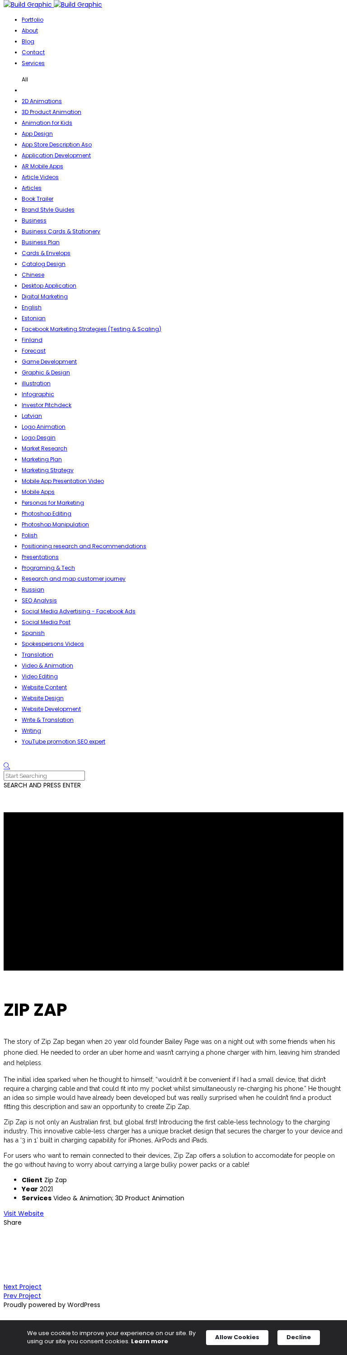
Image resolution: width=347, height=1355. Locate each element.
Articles (32, 188)
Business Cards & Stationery (61, 231)
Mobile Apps (38, 492)
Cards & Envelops (46, 253)
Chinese (33, 275)
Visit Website (24, 1213)
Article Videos (40, 177)
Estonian (34, 318)
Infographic (38, 394)
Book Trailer (37, 199)
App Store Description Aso (57, 144)
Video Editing (40, 676)
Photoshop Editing (46, 513)
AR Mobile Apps (42, 166)
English (32, 307)
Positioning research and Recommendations (84, 546)
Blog (28, 41)
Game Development (49, 361)
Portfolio (32, 20)
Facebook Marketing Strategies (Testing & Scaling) (91, 329)
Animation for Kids (47, 123)
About (30, 30)
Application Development (56, 155)
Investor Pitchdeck (46, 405)
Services (33, 63)
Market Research (44, 448)
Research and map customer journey (74, 579)
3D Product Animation (51, 112)
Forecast (34, 351)
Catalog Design (44, 264)
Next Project (23, 1286)
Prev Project (22, 1295)
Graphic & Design (46, 372)
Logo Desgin (39, 437)
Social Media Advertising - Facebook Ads (79, 611)
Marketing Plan (42, 459)
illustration (36, 383)
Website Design (43, 698)
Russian (33, 589)
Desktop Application (49, 285)
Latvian (32, 416)
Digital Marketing (45, 296)
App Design (37, 133)
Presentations (40, 557)
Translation (37, 655)
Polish (30, 535)
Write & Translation (48, 720)
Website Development (51, 709)
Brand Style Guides (48, 209)
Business (34, 220)
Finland (32, 340)
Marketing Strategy (48, 470)
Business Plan (41, 242)
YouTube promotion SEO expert (63, 741)
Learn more (149, 1341)
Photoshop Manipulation (55, 524)
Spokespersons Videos (53, 644)
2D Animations (42, 101)
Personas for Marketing (53, 503)
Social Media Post (46, 622)
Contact (33, 52)
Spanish (33, 633)
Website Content (44, 687)
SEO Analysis (39, 600)
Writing (31, 730)
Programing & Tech (48, 568)
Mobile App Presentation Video (63, 481)
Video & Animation (47, 665)
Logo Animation (44, 427)
